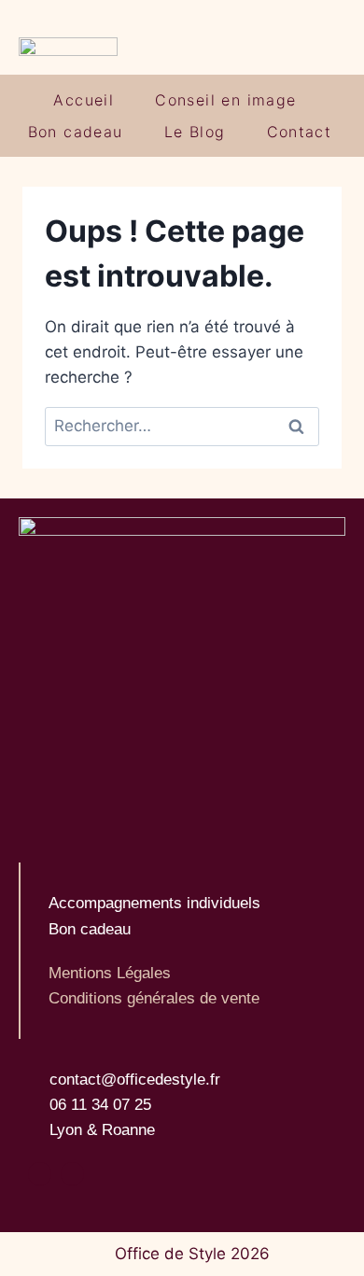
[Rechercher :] (182, 425)
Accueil (83, 100)
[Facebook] (72, 1173)
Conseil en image (225, 100)
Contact (299, 131)
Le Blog (195, 131)
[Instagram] (39, 1173)
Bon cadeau (75, 131)
